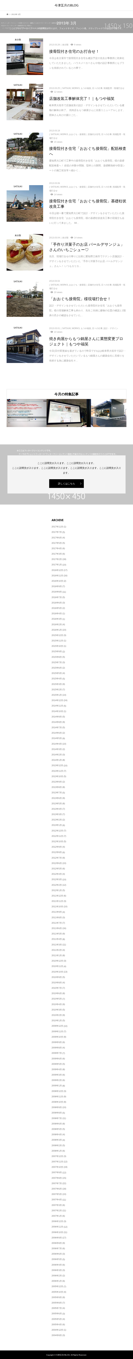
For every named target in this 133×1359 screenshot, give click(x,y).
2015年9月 (57, 651)
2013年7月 (57, 792)
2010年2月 (57, 1015)
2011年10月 (57, 906)
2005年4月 (57, 1324)
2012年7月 (57, 858)
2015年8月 (57, 657)
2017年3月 (57, 554)
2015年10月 (57, 646)
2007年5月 (57, 1194)
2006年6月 (57, 1254)
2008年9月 (57, 1107)
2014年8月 (57, 722)
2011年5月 (57, 934)
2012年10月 (57, 841)
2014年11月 (57, 706)
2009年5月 (57, 1064)
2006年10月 (57, 1232)
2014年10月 (57, 711)
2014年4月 (57, 744)
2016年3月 (57, 619)
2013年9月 (57, 782)
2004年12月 (57, 1330)
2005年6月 (57, 1313)
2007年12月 (57, 1156)
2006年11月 (57, 1227)
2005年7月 (57, 1308)
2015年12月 (57, 635)
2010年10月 (57, 972)
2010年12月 (57, 961)
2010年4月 (57, 1004)
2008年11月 (57, 1096)
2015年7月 (57, 662)
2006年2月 (57, 1275)
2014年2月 (57, 754)
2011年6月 (57, 928)
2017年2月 (57, 559)
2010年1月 (57, 1020)
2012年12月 (57, 830)
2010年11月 (57, 966)
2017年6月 (57, 537)
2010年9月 (57, 977)
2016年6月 (57, 603)
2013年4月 (57, 809)
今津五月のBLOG (66, 5)
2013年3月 (57, 814)
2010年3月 (57, 1010)
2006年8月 (57, 1243)
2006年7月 (57, 1248)
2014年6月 (57, 733)
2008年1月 (57, 1151)
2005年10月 (57, 1292)
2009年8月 (57, 1047)
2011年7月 (57, 923)
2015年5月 (57, 673)
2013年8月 (57, 787)
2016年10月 (57, 581)
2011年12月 (57, 896)
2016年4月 (57, 613)
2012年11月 (57, 836)
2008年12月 (57, 1091)
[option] (27, 413)
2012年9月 (57, 847)
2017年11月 (57, 527)
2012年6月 (57, 863)
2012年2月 (57, 885)
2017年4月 (57, 548)
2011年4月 (57, 939)
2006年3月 (57, 1270)
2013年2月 (57, 820)
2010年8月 (57, 982)
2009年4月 (57, 1069)
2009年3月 (57, 1075)
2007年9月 (57, 1172)
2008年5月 (57, 1129)
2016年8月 (57, 592)
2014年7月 (57, 727)
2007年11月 (57, 1161)
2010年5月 (57, 999)
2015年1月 (57, 695)
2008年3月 (57, 1140)
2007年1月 (57, 1216)
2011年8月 (57, 917)
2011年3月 (57, 944)
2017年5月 (57, 543)
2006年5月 (57, 1259)
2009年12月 (57, 1026)
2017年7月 (57, 532)
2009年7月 (57, 1053)
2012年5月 (57, 868)
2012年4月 (57, 874)
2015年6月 (57, 668)
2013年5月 (57, 803)
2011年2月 (57, 950)
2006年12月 (57, 1221)
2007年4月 (57, 1199)
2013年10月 (57, 776)
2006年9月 (57, 1237)
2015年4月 (57, 678)
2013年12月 (57, 765)
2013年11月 (57, 771)
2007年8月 (57, 1178)
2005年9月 (57, 1297)
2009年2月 (57, 1080)
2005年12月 (57, 1286)
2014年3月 (57, 749)
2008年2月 (57, 1145)
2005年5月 (57, 1319)
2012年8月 (57, 852)
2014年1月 (57, 760)
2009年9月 (57, 1042)
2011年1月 (57, 955)
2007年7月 (57, 1183)
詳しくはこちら (66, 483)
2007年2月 (57, 1210)
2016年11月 (57, 575)
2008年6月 (57, 1124)
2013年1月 (57, 825)
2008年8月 (57, 1113)
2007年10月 (57, 1167)
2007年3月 (57, 1205)
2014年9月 (57, 717)
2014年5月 (57, 738)
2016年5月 (57, 608)
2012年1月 (57, 890)
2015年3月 (57, 684)
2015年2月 (57, 689)
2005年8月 (57, 1303)
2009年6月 (57, 1058)
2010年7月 (57, 988)
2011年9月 (57, 912)
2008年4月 (57, 1134)
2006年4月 (57, 1265)
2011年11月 (57, 901)
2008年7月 (57, 1118)
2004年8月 (57, 1335)
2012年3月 (57, 879)
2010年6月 (57, 993)
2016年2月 (57, 624)
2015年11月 (57, 640)
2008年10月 (57, 1102)
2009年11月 (57, 1031)
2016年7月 (57, 597)
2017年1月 (57, 564)
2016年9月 (57, 586)
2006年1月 (57, 1281)
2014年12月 (57, 700)
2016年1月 (57, 630)
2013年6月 (57, 798)
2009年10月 (57, 1037)
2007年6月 (57, 1189)
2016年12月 (57, 570)
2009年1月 (57, 1085)
